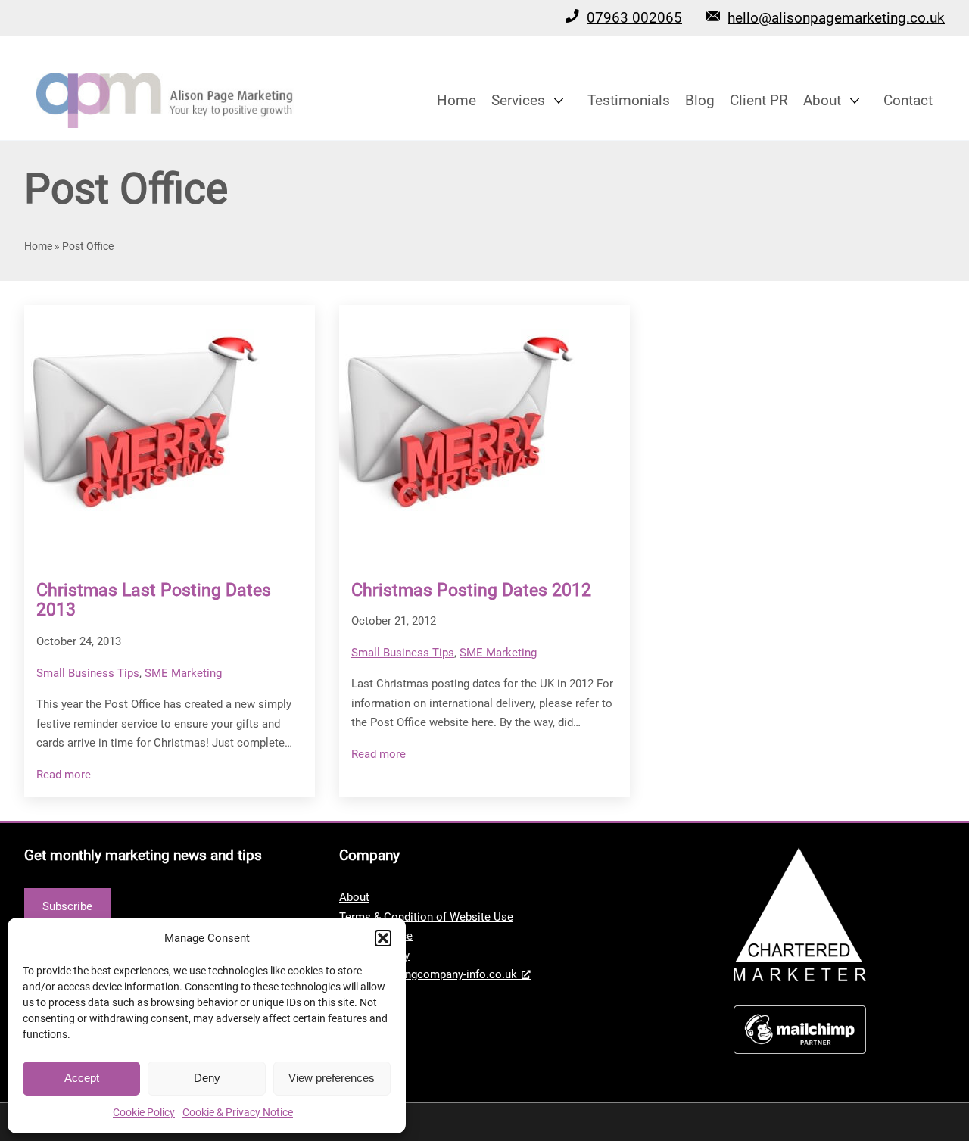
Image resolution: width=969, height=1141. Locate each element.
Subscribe (67, 906)
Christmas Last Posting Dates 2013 (153, 600)
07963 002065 (634, 17)
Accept (81, 1077)
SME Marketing (183, 673)
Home (38, 246)
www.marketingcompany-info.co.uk (428, 974)
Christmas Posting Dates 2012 (471, 590)
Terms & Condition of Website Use (426, 917)
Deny (207, 1077)
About (354, 897)
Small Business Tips (87, 673)
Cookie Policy (144, 1112)
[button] (383, 938)
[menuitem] (456, 101)
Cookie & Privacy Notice (237, 1112)
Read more (63, 775)
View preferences (331, 1077)
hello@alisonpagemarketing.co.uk (836, 17)
